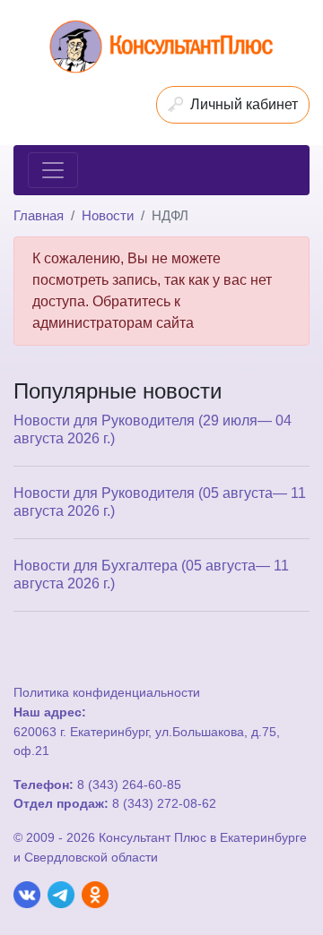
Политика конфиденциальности (106, 692)
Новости (108, 215)
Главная (38, 215)
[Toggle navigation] (53, 170)
